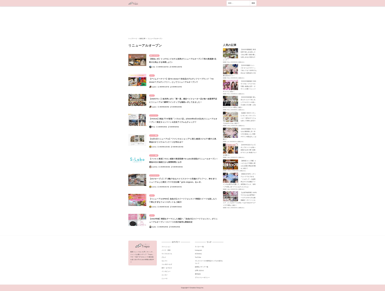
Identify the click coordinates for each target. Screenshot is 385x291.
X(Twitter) (198, 253)
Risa (228, 62)
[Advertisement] (192, 21)
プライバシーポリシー (202, 277)
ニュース (165, 278)
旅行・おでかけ (167, 268)
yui (228, 141)
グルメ (164, 257)
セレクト (165, 261)
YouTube (198, 257)
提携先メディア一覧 (201, 267)
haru (228, 207)
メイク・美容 (166, 250)
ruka (228, 157)
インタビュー (166, 271)
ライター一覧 (199, 246)
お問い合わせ (199, 270)
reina (228, 125)
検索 (253, 3)
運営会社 (198, 274)
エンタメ (165, 275)
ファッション (166, 246)
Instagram (198, 250)
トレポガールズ (167, 264)
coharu (229, 170)
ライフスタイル (167, 253)
